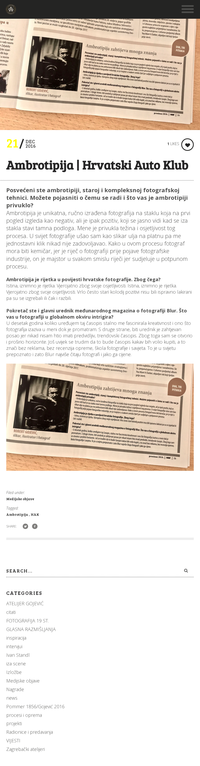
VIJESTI (13, 740)
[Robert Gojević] (11, 11)
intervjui (14, 646)
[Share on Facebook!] (35, 526)
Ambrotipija (17, 514)
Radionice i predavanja (29, 732)
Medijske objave (20, 498)
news (11, 698)
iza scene (16, 663)
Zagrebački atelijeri (25, 749)
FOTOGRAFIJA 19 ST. (27, 620)
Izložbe (14, 672)
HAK (35, 514)
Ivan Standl (18, 655)
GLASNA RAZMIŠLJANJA (31, 629)
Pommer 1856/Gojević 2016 (35, 706)
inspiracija (16, 638)
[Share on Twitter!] (25, 526)
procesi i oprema (24, 715)
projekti (14, 723)
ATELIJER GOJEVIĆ (24, 603)
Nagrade (15, 689)
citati (11, 612)
